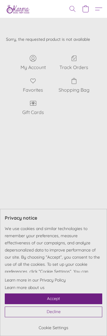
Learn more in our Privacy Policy (35, 280)
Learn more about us (25, 287)
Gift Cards (33, 112)
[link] (53, 325)
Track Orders (73, 67)
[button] (18, 9)
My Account (33, 67)
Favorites (33, 90)
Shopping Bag (74, 90)
